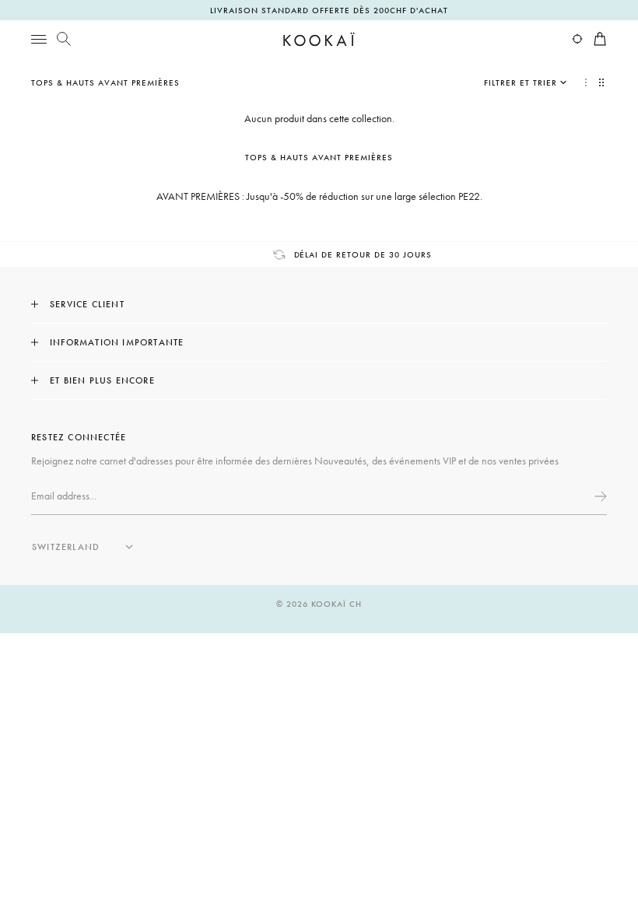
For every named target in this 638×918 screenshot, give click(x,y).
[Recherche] (63, 39)
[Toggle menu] (38, 39)
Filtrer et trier (520, 82)
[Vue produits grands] (585, 82)
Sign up (599, 496)
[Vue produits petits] (603, 82)
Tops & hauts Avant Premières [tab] (319, 157)
